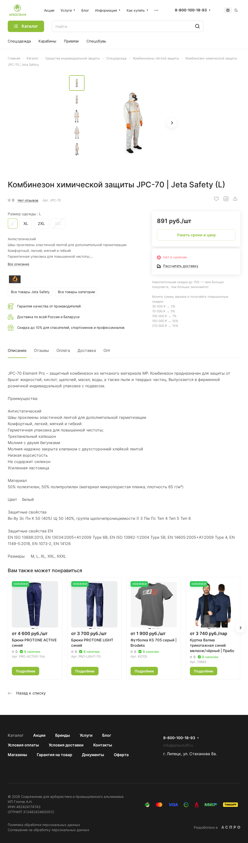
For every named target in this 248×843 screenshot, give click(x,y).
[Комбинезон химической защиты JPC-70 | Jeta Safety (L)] (133, 123)
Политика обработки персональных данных (44, 825)
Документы (93, 754)
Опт (106, 350)
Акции (39, 735)
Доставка (87, 350)
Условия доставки (66, 745)
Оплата (63, 350)
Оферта (121, 754)
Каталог (15, 735)
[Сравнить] (226, 198)
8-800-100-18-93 (191, 10)
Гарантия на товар (54, 754)
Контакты (102, 745)
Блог (106, 735)
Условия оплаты (23, 745)
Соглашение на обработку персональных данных (48, 830)
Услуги (86, 735)
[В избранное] (216, 198)
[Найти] (197, 26)
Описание (17, 350)
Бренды (62, 735)
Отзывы (41, 350)
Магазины (17, 754)
